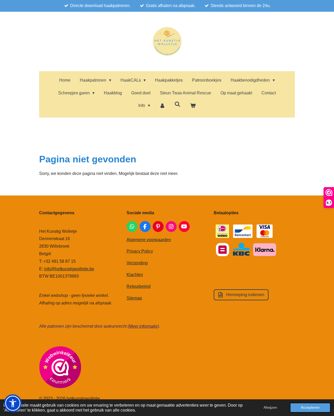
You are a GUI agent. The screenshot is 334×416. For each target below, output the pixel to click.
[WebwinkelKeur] (60, 368)
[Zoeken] (177, 104)
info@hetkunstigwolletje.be (69, 269)
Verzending (137, 263)
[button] (12, 403)
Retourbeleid (139, 286)
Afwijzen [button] (270, 407)
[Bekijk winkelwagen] (192, 106)
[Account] (162, 106)
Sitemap (134, 298)
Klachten (135, 274)
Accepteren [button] (310, 407)
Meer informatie (143, 326)
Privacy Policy (140, 251)
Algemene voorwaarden (149, 239)
